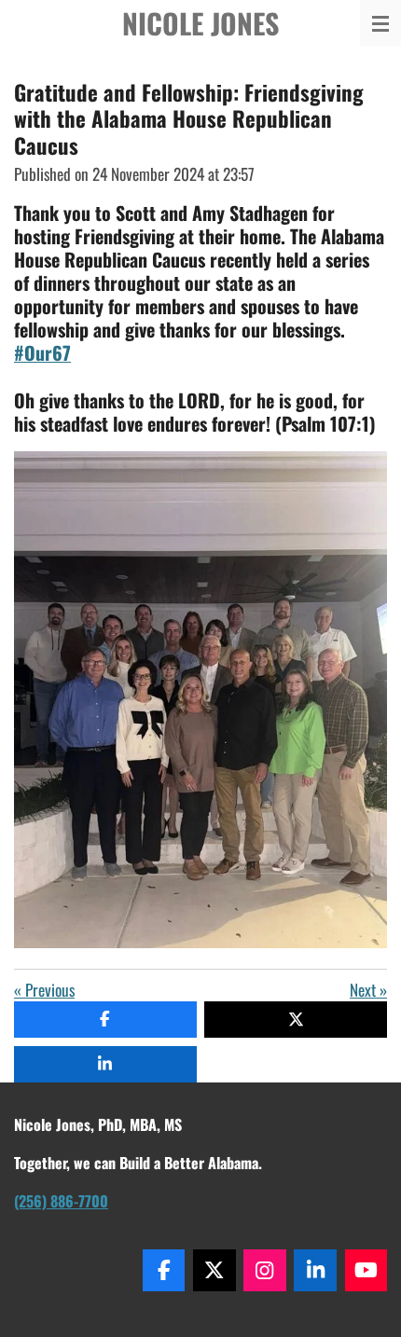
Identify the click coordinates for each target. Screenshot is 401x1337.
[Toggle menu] (380, 23)
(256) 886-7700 (61, 1201)
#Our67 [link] (42, 352)
